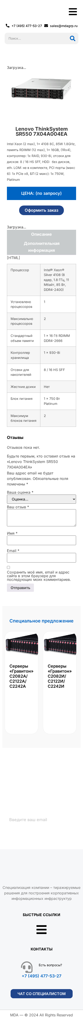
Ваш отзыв (18, 507)
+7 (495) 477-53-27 (41, 976)
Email (13, 550)
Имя (12, 533)
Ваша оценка (20, 492)
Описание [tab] (41, 234)
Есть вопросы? (50, 965)
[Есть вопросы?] (27, 967)
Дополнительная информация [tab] (41, 247)
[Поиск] (72, 38)
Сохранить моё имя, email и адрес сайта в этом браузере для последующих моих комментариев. (39, 575)
